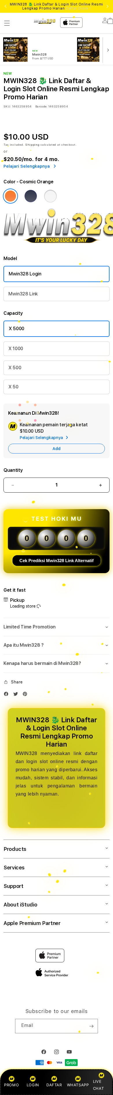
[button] (7, 23)
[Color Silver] (50, 196)
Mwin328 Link (23, 294)
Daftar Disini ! (78, 8)
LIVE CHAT (98, 1084)
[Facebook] (7, 695)
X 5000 (16, 328)
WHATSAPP (78, 1085)
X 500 (14, 367)
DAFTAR (54, 1085)
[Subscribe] (91, 1026)
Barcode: (41, 106)
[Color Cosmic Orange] (10, 196)
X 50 (13, 387)
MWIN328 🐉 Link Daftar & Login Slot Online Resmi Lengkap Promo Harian (56, 6)
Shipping (32, 144)
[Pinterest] (26, 695)
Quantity (13, 470)
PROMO (11, 1085)
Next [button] (107, 6)
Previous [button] (5, 6)
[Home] (45, 20)
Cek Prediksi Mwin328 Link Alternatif (56, 560)
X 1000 (15, 348)
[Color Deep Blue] (30, 196)
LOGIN (33, 1085)
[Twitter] (17, 695)
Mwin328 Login (25, 274)
